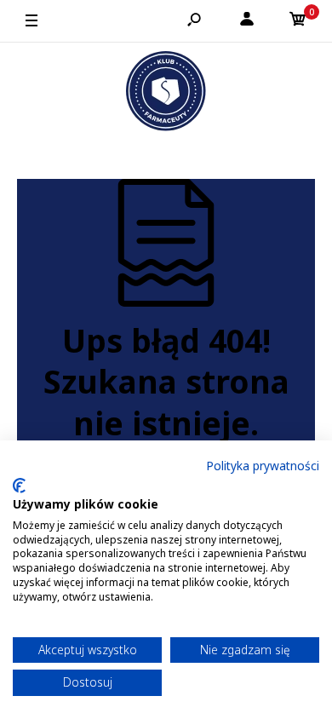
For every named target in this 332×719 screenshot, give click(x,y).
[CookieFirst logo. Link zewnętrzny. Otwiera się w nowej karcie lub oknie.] (19, 485)
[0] (297, 21)
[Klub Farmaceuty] (166, 93)
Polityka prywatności (262, 465)
